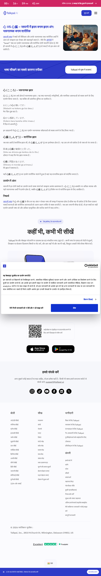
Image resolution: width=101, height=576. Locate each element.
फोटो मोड (41, 441)
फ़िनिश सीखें (14, 454)
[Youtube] (46, 391)
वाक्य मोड (41, 450)
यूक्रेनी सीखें (14, 441)
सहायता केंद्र (69, 481)
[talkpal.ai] (10, 13)
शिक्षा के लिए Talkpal (72, 420)
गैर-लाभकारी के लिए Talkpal (74, 433)
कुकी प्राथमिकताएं (71, 490)
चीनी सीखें (14, 462)
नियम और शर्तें (69, 494)
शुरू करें (86, 13)
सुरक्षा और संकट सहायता (73, 498)
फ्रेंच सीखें (14, 429)
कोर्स (39, 424)
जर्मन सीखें (14, 437)
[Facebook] (54, 391)
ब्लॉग (66, 464)
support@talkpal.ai (55, 382)
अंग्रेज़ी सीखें (15, 420)
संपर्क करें (68, 477)
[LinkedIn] (61, 391)
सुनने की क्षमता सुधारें (44, 467)
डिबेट (39, 437)
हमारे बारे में (68, 460)
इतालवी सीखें (15, 433)
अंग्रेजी (49, 40)
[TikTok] (39, 391)
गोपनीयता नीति (70, 486)
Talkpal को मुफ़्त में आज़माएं (81, 69)
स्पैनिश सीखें (14, 424)
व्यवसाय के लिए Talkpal (73, 424)
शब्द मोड (40, 454)
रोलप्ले (40, 429)
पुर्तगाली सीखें (15, 479)
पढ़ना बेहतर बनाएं (43, 475)
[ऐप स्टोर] (38, 349)
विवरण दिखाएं (88, 299)
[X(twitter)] (69, 391)
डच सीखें (13, 446)
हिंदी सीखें (13, 467)
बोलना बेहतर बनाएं (43, 471)
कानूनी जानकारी (70, 515)
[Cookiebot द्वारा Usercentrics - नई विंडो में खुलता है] (86, 266)
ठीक (74, 308)
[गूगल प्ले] (63, 349)
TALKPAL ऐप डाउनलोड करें (52, 221)
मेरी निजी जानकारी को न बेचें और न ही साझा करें (26, 308)
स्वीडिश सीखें (15, 450)
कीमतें (67, 473)
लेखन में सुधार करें (43, 479)
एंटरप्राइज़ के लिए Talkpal (74, 429)
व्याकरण (40, 420)
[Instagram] (32, 391)
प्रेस (66, 469)
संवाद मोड (41, 458)
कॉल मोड (41, 446)
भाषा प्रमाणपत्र (43, 462)
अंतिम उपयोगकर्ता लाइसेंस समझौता (76, 502)
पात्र (39, 433)
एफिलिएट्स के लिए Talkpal (74, 446)
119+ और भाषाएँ (16, 483)
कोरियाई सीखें (15, 475)
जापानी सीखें (14, 471)
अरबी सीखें (14, 458)
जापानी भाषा (7, 36)
